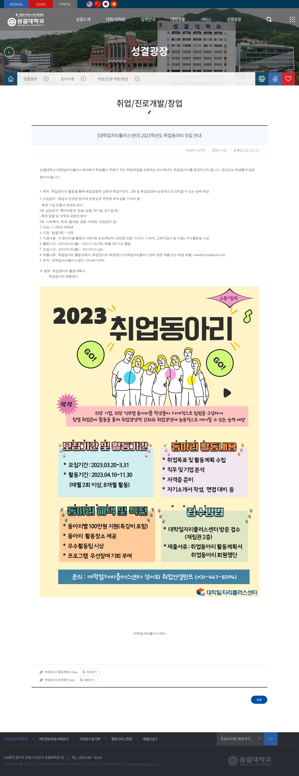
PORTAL (65, 4)
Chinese (98, 4)
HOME (10, 78)
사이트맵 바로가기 (292, 19)
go (271, 738)
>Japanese (106, 4)
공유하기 (275, 78)
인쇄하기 (261, 78)
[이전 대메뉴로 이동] (9, 52)
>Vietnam (114, 4)
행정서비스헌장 (121, 738)
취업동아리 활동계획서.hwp (61, 672)
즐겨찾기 (288, 78)
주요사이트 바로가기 (236, 738)
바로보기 (92, 672)
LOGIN (40, 4)
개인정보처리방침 (16, 738)
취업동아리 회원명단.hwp (60, 680)
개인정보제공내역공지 (54, 738)
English (89, 4)
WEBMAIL (16, 4)
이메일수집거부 (90, 738)
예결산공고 (150, 738)
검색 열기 (269, 19)
